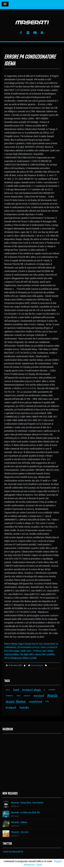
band (16, 690)
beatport (11, 707)
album (8, 690)
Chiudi (39, 864)
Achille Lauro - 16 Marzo (30, 650)
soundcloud (35, 701)
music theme (16, 701)
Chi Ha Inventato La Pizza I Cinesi (31, 647)
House (18, 696)
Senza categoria (37, 665)
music (52, 696)
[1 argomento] (52, 703)
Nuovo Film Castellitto (45, 654)
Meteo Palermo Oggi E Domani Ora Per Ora (23, 643)
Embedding (9, 696)
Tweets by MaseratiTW (13, 851)
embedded (52, 690)
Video (47, 701)
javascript (27, 696)
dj (44, 690)
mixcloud (39, 695)
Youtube (24, 707)
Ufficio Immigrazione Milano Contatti (20, 658)
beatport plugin (31, 690)
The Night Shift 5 (27, 654)
